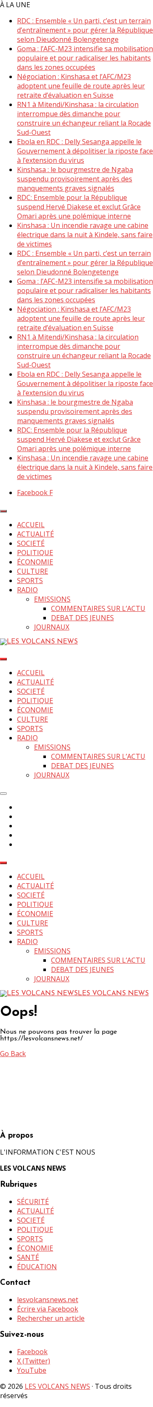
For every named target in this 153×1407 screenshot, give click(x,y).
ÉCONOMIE (35, 562)
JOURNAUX (51, 627)
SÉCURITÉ (33, 1201)
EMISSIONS (52, 599)
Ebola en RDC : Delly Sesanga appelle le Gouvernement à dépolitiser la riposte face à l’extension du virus (85, 151)
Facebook (32, 1351)
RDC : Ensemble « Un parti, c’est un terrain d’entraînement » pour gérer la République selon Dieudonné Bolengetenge (85, 30)
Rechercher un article (51, 1318)
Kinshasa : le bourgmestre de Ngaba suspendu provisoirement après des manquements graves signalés (75, 179)
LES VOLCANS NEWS (57, 1386)
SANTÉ (28, 1257)
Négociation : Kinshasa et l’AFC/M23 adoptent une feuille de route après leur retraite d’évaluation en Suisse (81, 86)
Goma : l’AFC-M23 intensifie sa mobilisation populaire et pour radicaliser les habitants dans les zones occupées (85, 58)
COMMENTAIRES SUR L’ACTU (98, 608)
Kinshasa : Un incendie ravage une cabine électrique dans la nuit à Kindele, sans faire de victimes (85, 235)
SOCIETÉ (31, 543)
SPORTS (30, 580)
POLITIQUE (35, 552)
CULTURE (32, 571)
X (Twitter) (33, 1361)
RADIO (27, 589)
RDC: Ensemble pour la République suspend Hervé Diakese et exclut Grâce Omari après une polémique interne (79, 207)
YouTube (31, 1370)
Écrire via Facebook (47, 1309)
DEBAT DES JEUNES (82, 617)
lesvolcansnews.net (47, 1299)
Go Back (13, 1053)
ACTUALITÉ (35, 534)
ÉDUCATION (37, 1266)
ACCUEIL (31, 524)
